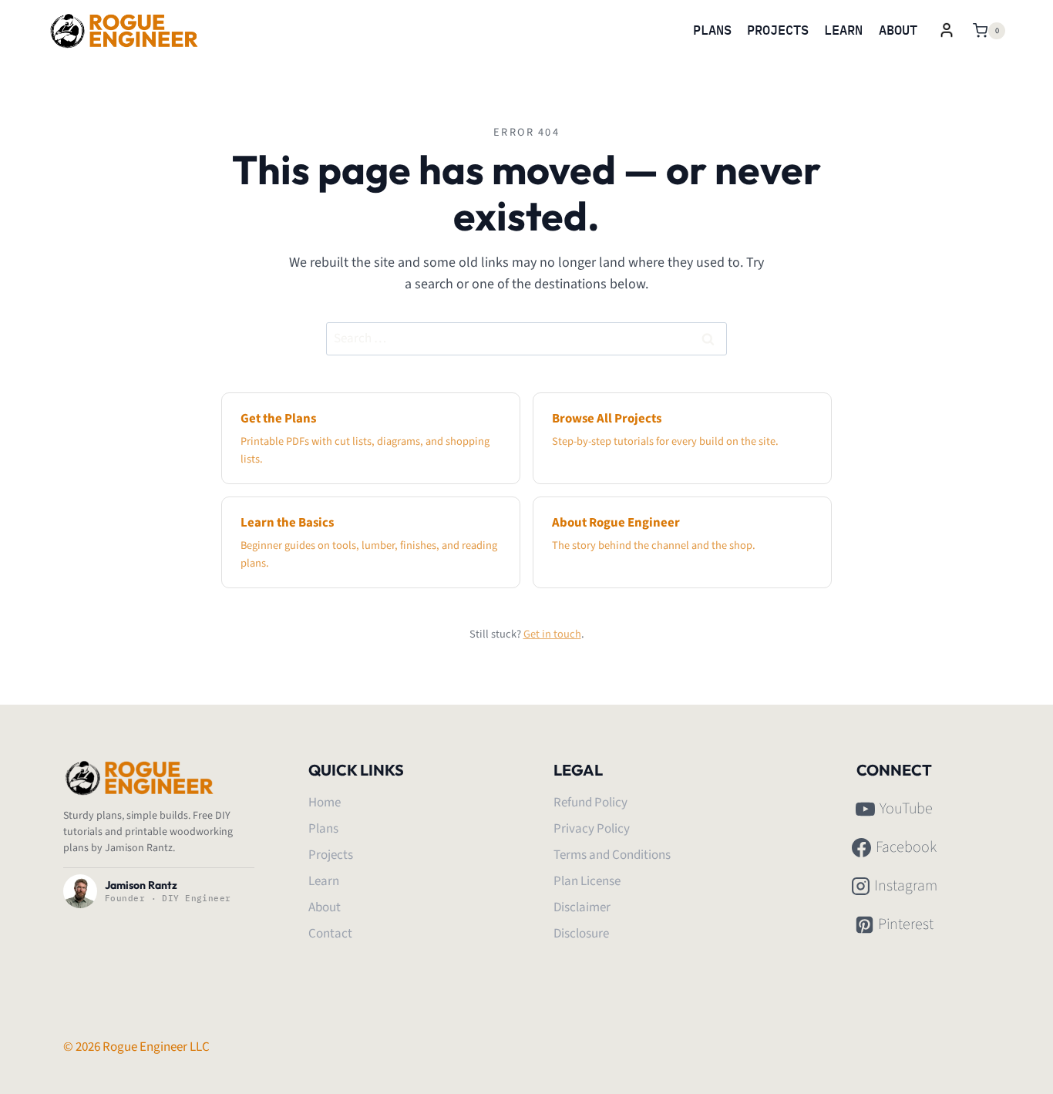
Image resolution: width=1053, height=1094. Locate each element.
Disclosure (581, 933)
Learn (843, 30)
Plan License (587, 881)
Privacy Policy (591, 829)
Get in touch (552, 634)
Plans (712, 30)
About (898, 30)
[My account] (946, 30)
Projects (778, 30)
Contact (330, 933)
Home (324, 802)
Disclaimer (582, 907)
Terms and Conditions (612, 855)
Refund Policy (590, 802)
